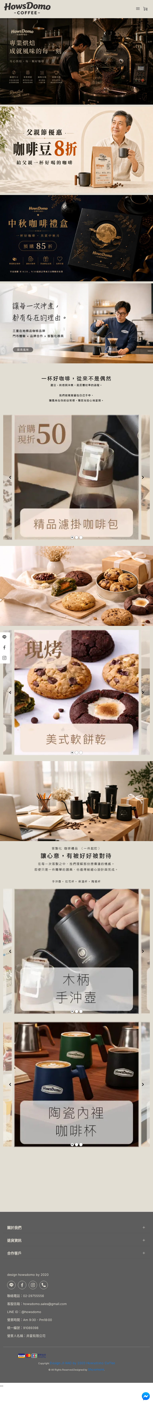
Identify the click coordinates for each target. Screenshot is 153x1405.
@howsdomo (31, 1312)
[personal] (145, 9)
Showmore (96, 1369)
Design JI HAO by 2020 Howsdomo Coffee (82, 1363)
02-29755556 (33, 1296)
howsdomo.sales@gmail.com (45, 1304)
